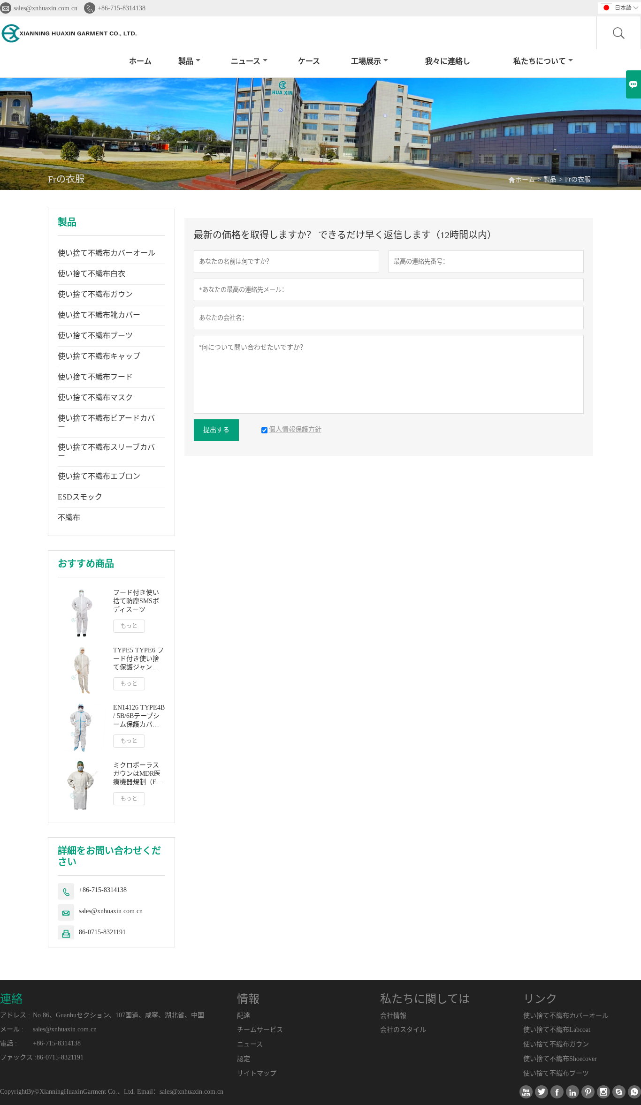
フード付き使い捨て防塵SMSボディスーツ (136, 601)
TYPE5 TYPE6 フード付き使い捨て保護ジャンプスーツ (138, 659)
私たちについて (539, 61)
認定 (243, 1058)
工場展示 (366, 61)
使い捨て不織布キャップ (99, 356)
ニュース (245, 61)
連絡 (11, 999)
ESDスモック (80, 497)
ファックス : (18, 1057)
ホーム (140, 61)
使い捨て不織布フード (95, 377)
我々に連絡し (447, 61)
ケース (309, 61)
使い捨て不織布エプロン (99, 476)
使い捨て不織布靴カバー (99, 315)
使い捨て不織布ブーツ (95, 336)
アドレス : (15, 1015)
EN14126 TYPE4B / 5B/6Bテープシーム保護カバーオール (139, 716)
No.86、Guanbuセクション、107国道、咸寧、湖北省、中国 (118, 1015)
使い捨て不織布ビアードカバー (106, 422)
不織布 (69, 518)
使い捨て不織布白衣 (91, 274)
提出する (216, 429)
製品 (185, 61)
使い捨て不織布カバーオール (106, 253)
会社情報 (393, 1015)
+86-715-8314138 (121, 8)
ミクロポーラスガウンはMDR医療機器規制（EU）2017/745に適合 (139, 774)
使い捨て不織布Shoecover (560, 1058)
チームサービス (260, 1029)
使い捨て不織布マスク (95, 397)
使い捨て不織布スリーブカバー (106, 451)
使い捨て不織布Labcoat (556, 1029)
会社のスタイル (403, 1029)
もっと (129, 626)
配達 (243, 1015)
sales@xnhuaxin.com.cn (45, 8)
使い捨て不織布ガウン (95, 294)
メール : (11, 1029)
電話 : (8, 1043)
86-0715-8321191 (102, 932)
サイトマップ (256, 1073)
